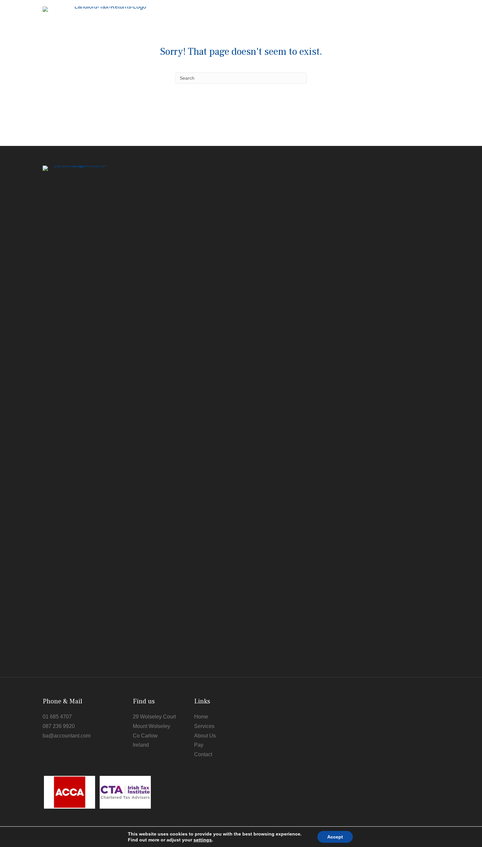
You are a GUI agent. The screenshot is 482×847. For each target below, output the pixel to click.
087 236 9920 (59, 726)
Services (204, 726)
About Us (205, 735)
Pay (198, 745)
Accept (335, 836)
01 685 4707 (57, 716)
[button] (429, 35)
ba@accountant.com (66, 735)
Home (201, 716)
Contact (203, 754)
